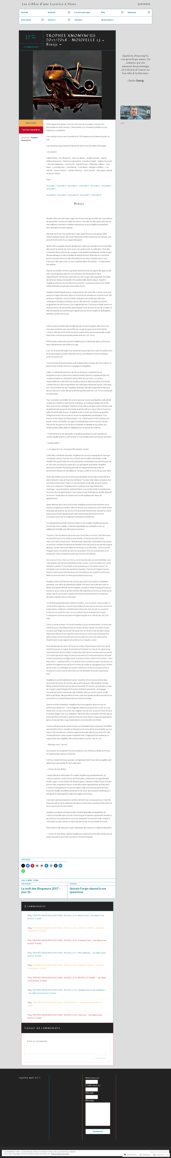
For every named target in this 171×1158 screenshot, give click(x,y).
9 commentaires (31, 47)
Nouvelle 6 (106, 186)
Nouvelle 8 (51, 195)
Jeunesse (132, 12)
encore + (52, 20)
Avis (103, 12)
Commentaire (101, 1058)
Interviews (26, 20)
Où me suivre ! (107, 20)
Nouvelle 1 (50, 186)
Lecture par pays (82, 12)
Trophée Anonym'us (31, 130)
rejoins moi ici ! (29, 1077)
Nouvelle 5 (95, 186)
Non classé (31, 123)
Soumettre (98, 1131)
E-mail (93, 1085)
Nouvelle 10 (73, 195)
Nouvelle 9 (62, 195)
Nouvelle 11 (85, 195)
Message (90, 1100)
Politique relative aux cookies (60, 1154)
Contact (78, 20)
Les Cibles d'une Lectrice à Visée (49, 4)
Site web (90, 1093)
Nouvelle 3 (72, 186)
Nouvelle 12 (96, 195)
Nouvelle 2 (61, 186)
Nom (92, 1078)
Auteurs (51, 12)
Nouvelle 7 (51, 189)
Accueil (24, 12)
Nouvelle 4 (84, 186)
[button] (148, 112)
